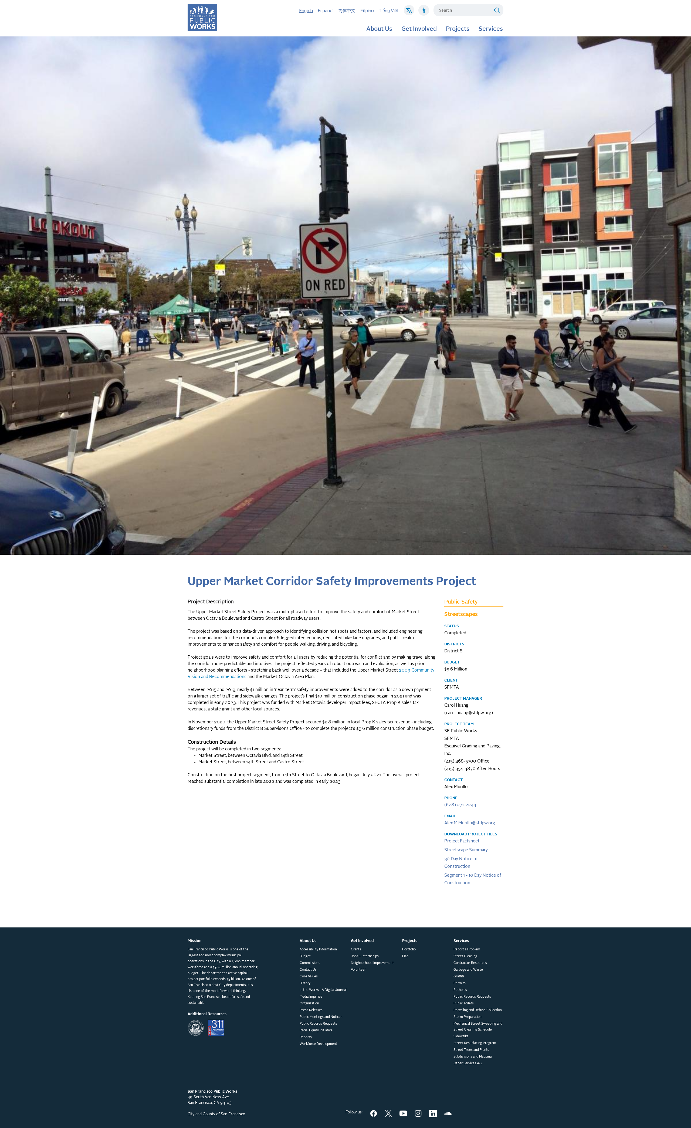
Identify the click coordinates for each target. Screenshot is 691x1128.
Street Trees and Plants (471, 1050)
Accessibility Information (318, 949)
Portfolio (409, 949)
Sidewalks (460, 1036)
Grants (356, 949)
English (306, 10)
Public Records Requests (318, 1023)
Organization (309, 1003)
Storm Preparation (467, 1017)
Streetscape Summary (466, 850)
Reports (306, 1037)
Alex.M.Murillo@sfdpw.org (469, 823)
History (305, 983)
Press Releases (311, 1010)
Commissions (310, 963)
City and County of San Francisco (216, 1114)
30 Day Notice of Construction (461, 863)
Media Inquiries (311, 996)
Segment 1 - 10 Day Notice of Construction (472, 879)
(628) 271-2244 (460, 805)
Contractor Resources (470, 963)
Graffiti (458, 976)
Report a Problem (466, 949)
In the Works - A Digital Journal (323, 990)
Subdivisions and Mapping (472, 1056)
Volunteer (358, 969)
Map (405, 956)
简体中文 (346, 10)
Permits (459, 983)
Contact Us (308, 969)
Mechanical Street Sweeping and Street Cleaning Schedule (477, 1026)
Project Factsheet (461, 841)
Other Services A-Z (468, 1063)
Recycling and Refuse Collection (477, 1010)
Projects (457, 29)
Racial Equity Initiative (316, 1030)
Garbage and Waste (468, 969)
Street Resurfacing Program (474, 1043)
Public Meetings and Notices (321, 1017)
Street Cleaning (465, 956)
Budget (305, 956)
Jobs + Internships (365, 956)
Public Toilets (463, 1003)
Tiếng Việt (388, 10)
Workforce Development (318, 1044)
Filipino (367, 10)
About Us (379, 29)
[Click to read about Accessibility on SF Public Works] (423, 13)
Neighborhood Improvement (372, 963)
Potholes (460, 990)
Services (491, 29)
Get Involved (419, 29)
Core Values (309, 976)
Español (325, 10)
